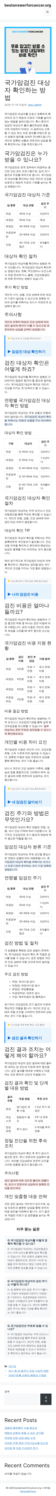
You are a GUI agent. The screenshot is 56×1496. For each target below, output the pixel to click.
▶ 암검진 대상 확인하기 (26, 351)
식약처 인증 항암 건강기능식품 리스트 (26, 1443)
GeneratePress (28, 1491)
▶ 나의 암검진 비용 (22, 594)
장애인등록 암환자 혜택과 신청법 (27, 1375)
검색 (7, 1391)
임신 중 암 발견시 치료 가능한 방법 (29, 1370)
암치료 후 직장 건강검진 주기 (21, 1448)
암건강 (12, 1366)
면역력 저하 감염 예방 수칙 (19, 1438)
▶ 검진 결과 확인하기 (24, 1038)
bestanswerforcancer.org (27, 5)
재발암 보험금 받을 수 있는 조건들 (24, 1433)
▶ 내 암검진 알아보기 (24, 802)
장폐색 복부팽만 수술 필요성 (20, 1427)
